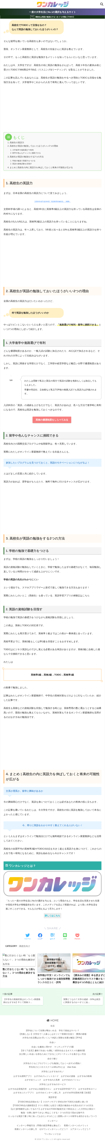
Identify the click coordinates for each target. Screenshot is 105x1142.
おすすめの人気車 (51, 1080)
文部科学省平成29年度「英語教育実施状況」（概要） (52, 201)
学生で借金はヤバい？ (69, 1030)
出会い (52, 1042)
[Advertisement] (27, 108)
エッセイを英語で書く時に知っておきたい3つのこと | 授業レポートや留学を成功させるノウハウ (52, 1116)
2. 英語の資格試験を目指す (21, 164)
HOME (54, 1020)
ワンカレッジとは (52, 1134)
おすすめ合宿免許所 (17, 1089)
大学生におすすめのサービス (52, 1084)
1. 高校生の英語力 (16, 142)
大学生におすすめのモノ (52, 1071)
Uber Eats (71, 1067)
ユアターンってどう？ (80, 1129)
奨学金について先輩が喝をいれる (41, 1030)
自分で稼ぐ (52, 1059)
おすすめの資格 (68, 1076)
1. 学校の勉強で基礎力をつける (22, 161)
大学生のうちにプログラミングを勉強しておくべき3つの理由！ (52, 1063)
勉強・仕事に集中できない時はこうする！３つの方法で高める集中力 (52, 1113)
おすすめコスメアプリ (23, 1093)
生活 (52, 1026)
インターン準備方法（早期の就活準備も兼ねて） (39, 1125)
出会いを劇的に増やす (41, 1047)
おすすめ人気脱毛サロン (40, 1089)
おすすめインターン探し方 (48, 1093)
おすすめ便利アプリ (22, 1076)
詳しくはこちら (52, 915)
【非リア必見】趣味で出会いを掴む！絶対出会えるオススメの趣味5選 (52, 1050)
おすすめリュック (33, 1080)
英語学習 (52, 1097)
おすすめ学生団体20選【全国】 (77, 1093)
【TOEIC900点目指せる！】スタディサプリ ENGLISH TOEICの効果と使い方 (52, 1102)
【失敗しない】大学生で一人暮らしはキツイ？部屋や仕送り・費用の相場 (52, 1034)
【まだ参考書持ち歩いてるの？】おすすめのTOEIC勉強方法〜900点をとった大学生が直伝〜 (52, 1109)
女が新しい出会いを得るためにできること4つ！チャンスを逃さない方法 (52, 1054)
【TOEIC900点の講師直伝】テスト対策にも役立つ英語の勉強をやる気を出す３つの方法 (52, 1105)
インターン (52, 1121)
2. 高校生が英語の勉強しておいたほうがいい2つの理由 (33, 146)
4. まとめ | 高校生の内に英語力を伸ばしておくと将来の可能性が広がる (40, 167)
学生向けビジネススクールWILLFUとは (47, 1067)
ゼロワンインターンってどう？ (53, 1129)
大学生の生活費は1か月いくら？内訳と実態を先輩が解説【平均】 (52, 1038)
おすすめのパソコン (71, 1080)
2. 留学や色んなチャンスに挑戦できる (25, 153)
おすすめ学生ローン (87, 1089)
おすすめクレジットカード (46, 1076)
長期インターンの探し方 (25, 1129)
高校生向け (24, 946)
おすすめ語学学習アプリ (65, 1089)
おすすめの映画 (84, 1076)
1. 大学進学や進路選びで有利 (22, 150)
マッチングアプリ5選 (64, 1047)
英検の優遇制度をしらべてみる (52, 420)
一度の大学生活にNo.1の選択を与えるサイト (52, 12)
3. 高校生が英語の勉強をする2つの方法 (26, 157)
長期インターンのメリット (76, 1125)
